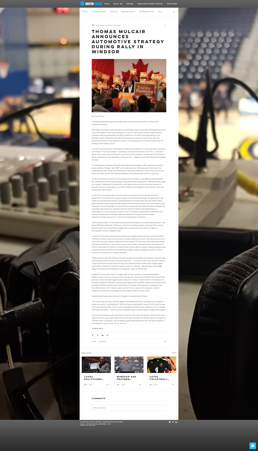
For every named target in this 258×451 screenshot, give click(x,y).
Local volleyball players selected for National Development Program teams (161, 377)
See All (174, 353)
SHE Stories (114, 12)
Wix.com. (119, 422)
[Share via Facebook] (93, 335)
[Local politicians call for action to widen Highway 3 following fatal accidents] (96, 365)
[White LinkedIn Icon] (176, 422)
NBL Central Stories (128, 12)
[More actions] (165, 25)
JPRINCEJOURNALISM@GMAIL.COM (98, 424)
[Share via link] (107, 335)
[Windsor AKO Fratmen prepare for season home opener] (129, 365)
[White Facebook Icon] (173, 422)
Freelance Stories (97, 328)
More (159, 12)
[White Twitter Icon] (170, 422)
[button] (149, 4)
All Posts (84, 12)
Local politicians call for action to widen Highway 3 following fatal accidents (95, 377)
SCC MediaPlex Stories (146, 12)
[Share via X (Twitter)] (98, 335)
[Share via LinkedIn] (103, 335)
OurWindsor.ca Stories (98, 12)
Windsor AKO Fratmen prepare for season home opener (127, 377)
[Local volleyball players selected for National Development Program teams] (161, 365)
